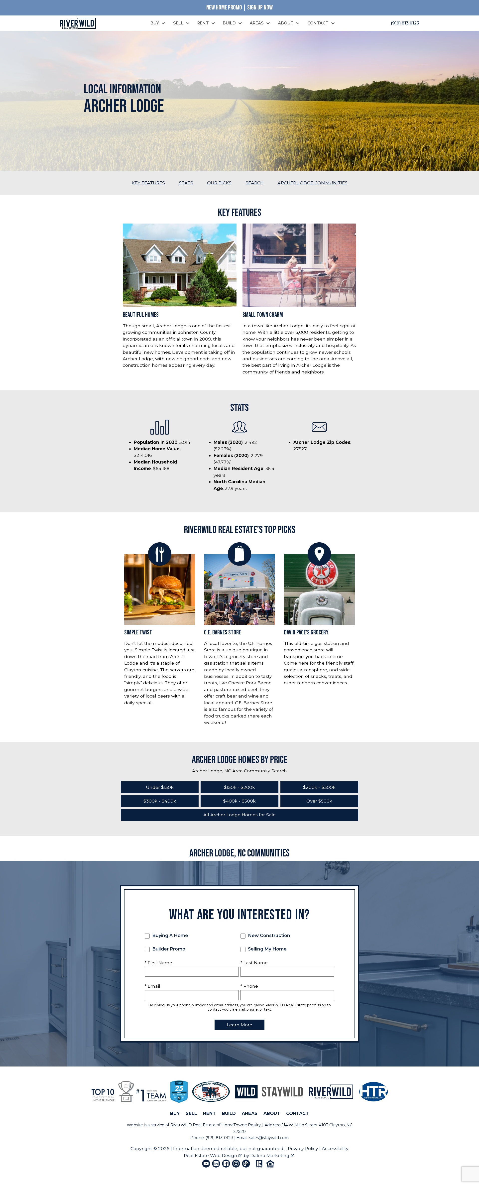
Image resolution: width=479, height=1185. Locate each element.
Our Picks (219, 182)
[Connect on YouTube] (206, 1163)
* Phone (249, 986)
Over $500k (319, 801)
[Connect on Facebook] (226, 1163)
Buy (175, 1113)
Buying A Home (169, 935)
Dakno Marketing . (272, 1155)
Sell (191, 1113)
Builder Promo (168, 948)
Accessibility (335, 1148)
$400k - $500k (239, 801)
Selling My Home (267, 948)
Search (254, 182)
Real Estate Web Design (211, 1155)
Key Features (148, 182)
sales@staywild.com (269, 1137)
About (271, 1113)
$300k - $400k (159, 801)
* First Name (158, 962)
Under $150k (160, 787)
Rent (209, 1113)
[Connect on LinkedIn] (216, 1163)
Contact (297, 1113)
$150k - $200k (239, 787)
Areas (249, 1113)
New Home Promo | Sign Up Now (239, 7)
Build (229, 1113)
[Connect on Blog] (245, 1163)
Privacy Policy (303, 1148)
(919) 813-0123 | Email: (227, 1137)
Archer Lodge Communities (313, 182)
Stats (186, 182)
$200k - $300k (319, 787)
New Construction (268, 935)
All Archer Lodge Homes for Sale (239, 814)
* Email (152, 986)
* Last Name (254, 962)
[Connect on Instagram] (236, 1163)
